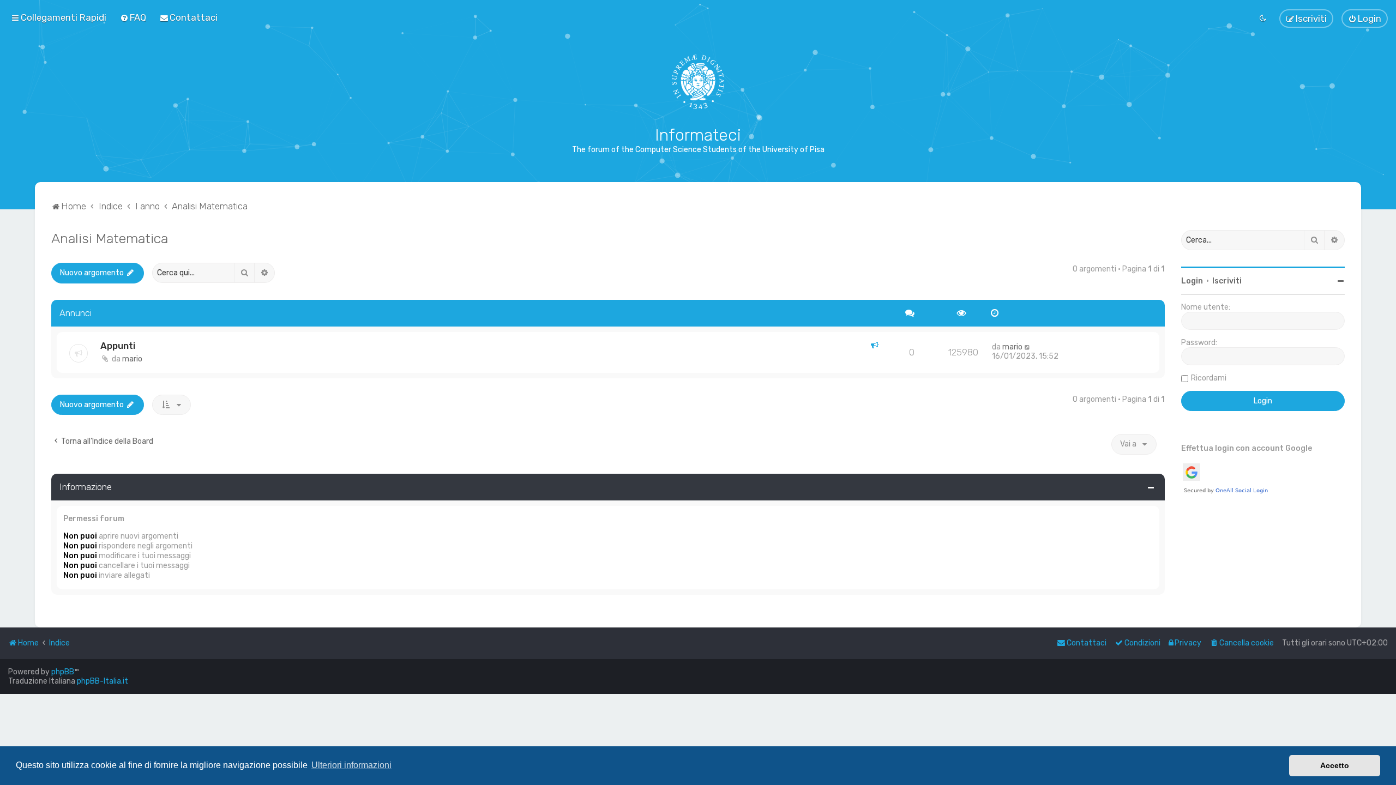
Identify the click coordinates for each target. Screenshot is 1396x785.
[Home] (698, 82)
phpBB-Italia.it (102, 681)
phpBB (62, 672)
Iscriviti (1227, 281)
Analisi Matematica (109, 238)
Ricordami (1208, 378)
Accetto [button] (1334, 765)
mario (132, 359)
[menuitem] (133, 17)
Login (1192, 281)
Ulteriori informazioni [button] (351, 765)
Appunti (117, 345)
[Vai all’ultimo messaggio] (1027, 347)
